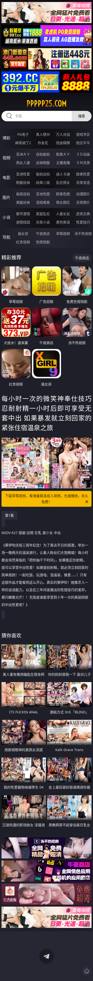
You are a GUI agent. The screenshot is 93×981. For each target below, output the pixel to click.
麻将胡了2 (23, 142)
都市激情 (23, 213)
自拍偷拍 (43, 154)
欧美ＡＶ (63, 154)
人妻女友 (63, 213)
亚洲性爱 (23, 174)
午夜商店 (43, 233)
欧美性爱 (83, 174)
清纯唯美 (43, 202)
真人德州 (43, 134)
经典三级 (43, 182)
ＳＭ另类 (83, 162)
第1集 (9, 515)
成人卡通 (63, 174)
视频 (6, 157)
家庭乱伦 (43, 213)
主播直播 (63, 162)
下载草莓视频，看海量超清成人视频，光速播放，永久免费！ (46, 498)
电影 (6, 177)
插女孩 (23, 233)
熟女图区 (63, 202)
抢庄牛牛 (83, 142)
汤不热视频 (83, 233)
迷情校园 (23, 222)
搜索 (81, 116)
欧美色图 (63, 193)
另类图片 (83, 202)
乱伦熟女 (63, 182)
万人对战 (63, 134)
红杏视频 (23, 242)
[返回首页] (87, 971)
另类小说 (43, 222)
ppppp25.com (47, 103)
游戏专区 (83, 134)
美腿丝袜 (23, 202)
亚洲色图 (43, 193)
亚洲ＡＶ (23, 154)
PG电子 (23, 134)
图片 (6, 197)
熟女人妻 (23, 162)
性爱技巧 (83, 222)
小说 (6, 217)
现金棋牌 (63, 142)
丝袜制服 (43, 162)
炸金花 (43, 142)
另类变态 (83, 182)
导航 (6, 237)
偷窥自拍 (23, 193)
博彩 (6, 138)
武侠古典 (83, 213)
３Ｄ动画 (83, 154)
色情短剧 (43, 242)
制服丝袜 (23, 182)
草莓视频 (63, 233)
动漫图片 (83, 193)
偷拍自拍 (43, 174)
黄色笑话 (63, 222)
